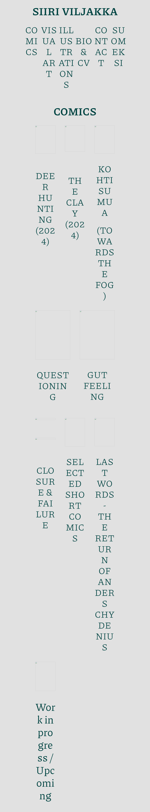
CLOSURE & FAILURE (45, 497)
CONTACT (101, 46)
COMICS (31, 40)
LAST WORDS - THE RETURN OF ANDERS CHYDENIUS (105, 554)
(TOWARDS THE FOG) (104, 262)
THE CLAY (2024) (75, 207)
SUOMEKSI (118, 46)
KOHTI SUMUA (104, 190)
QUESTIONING (52, 385)
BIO (83, 35)
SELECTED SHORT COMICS (75, 499)
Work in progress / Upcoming (45, 751)
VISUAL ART (49, 51)
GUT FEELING (97, 385)
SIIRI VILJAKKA (75, 11)
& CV (83, 57)
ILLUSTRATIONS (66, 57)
